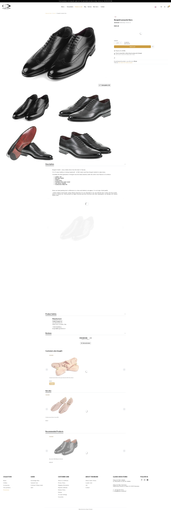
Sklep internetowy (85, 509)
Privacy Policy (61, 483)
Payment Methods (62, 487)
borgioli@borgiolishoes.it (58, 328)
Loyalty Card (89, 483)
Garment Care (34, 483)
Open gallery (105, 85)
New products (6, 487)
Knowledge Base (35, 480)
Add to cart (132, 46)
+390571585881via (56, 327)
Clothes (5, 483)
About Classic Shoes (91, 480)
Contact (88, 487)
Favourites (60, 497)
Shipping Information (63, 485)
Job (86, 485)
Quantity (116, 40)
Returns (60, 492)
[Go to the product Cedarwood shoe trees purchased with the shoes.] (66, 365)
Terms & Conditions (63, 480)
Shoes (54, 13)
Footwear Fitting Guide (37, 485)
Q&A (32, 487)
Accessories (6, 485)
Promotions (6, 490)
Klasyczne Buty (48, 13)
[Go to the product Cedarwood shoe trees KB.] (62, 405)
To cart (52, 383)
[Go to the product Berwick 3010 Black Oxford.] (66, 446)
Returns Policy (61, 490)
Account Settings (62, 494)
